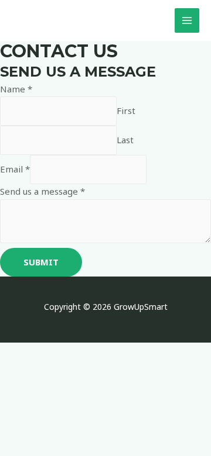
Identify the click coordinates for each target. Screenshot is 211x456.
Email (15, 169)
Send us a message (42, 191)
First (126, 110)
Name (16, 89)
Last (125, 140)
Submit (41, 262)
